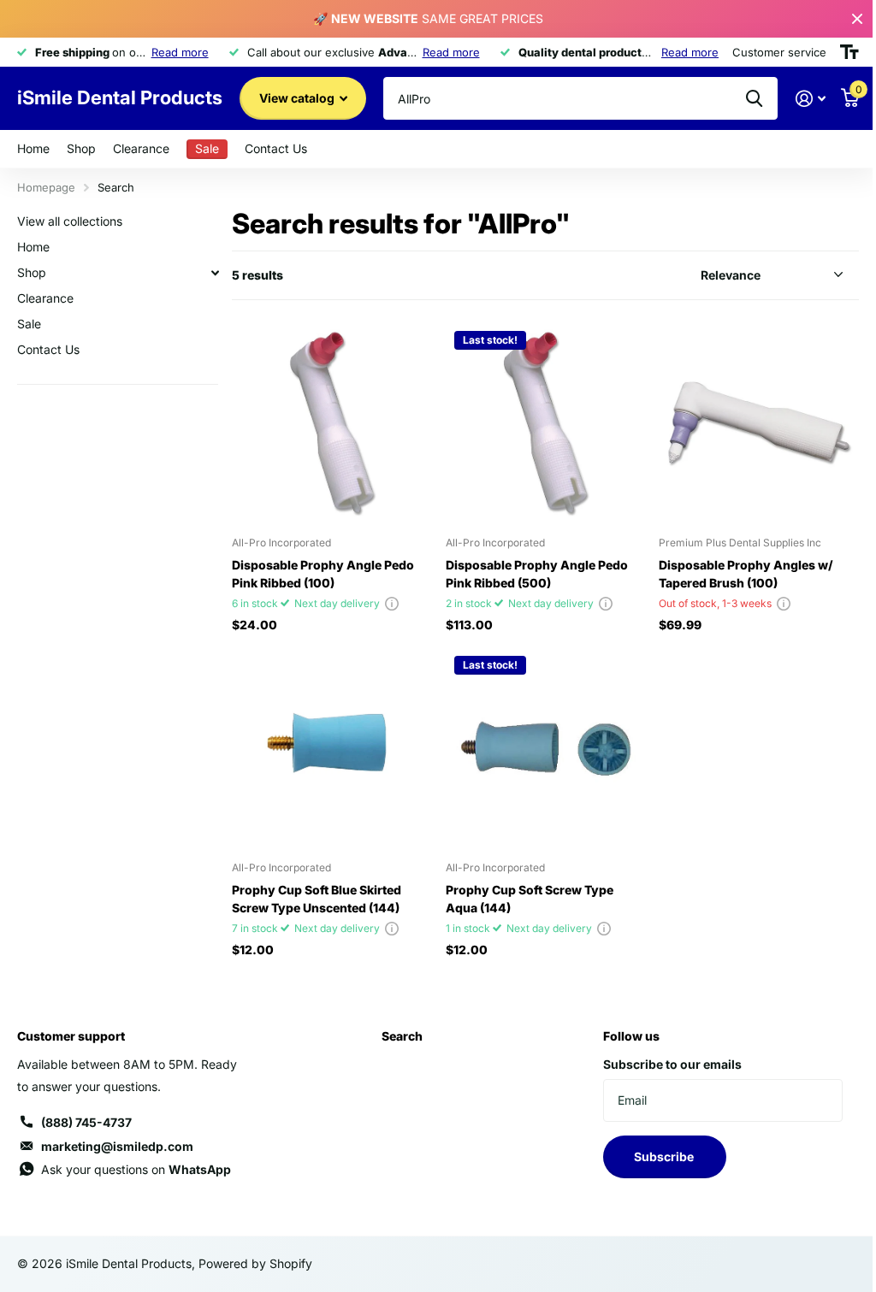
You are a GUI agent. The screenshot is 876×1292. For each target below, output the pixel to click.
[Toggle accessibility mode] (849, 52)
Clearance (141, 148)
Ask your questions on (136, 1169)
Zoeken (754, 98)
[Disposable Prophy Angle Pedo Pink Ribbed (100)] (332, 422)
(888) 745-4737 (86, 1122)
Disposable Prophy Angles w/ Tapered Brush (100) (746, 574)
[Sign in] (810, 99)
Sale (29, 323)
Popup (392, 603)
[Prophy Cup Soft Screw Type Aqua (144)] (546, 747)
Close (857, 19)
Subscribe (665, 1156)
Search (402, 1036)
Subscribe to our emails (672, 1064)
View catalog (298, 98)
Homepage (46, 187)
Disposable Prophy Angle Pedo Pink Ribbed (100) (323, 574)
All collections (81, 149)
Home (33, 148)
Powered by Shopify (255, 1263)
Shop (31, 272)
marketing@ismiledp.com (117, 1146)
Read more (180, 52)
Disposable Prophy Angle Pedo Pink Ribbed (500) (537, 574)
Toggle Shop (215, 273)
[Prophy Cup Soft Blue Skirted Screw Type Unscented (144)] (332, 747)
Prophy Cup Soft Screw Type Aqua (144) (529, 898)
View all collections (69, 221)
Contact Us (276, 148)
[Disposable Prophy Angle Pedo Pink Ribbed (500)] (546, 422)
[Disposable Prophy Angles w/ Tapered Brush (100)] (759, 422)
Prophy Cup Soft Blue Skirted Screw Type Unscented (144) (316, 898)
